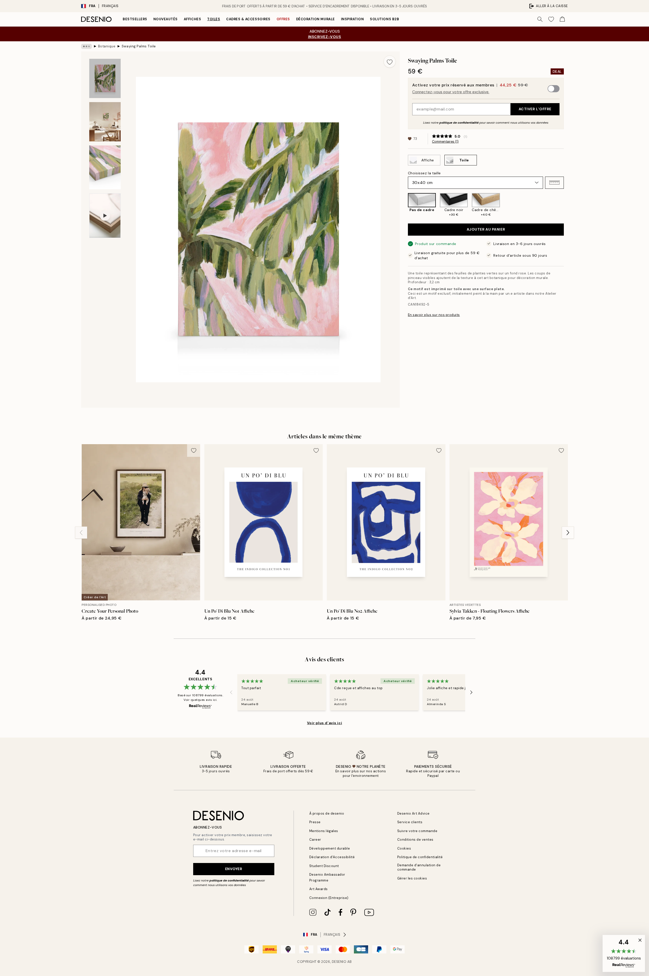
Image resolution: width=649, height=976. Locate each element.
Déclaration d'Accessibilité (332, 857)
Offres (283, 19)
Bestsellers (135, 19)
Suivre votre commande (417, 831)
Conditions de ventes (415, 839)
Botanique (107, 46)
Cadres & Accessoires (248, 19)
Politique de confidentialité (420, 857)
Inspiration (352, 19)
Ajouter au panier (486, 229)
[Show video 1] (105, 215)
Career (315, 839)
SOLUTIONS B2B (384, 19)
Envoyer (233, 869)
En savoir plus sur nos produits (434, 315)
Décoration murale (315, 19)
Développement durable (329, 848)
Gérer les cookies (412, 878)
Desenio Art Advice (413, 813)
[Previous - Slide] (404, 205)
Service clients (410, 822)
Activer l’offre (535, 109)
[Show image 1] (105, 78)
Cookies (404, 848)
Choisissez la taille (424, 173)
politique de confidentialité (459, 122)
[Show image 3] (105, 167)
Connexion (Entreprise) (329, 898)
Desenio (339, 962)
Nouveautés (165, 19)
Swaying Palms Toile (139, 46)
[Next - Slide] (568, 205)
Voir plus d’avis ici (324, 723)
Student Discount (324, 866)
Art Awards (318, 889)
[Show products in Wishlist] (551, 19)
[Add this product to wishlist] (390, 61)
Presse (315, 822)
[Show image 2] (105, 121)
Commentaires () (445, 141)
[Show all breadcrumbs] (86, 46)
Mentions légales (323, 831)
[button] (554, 182)
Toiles (213, 19)
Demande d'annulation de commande (419, 867)
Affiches (192, 19)
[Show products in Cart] (562, 19)
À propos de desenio (326, 813)
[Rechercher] (540, 19)
